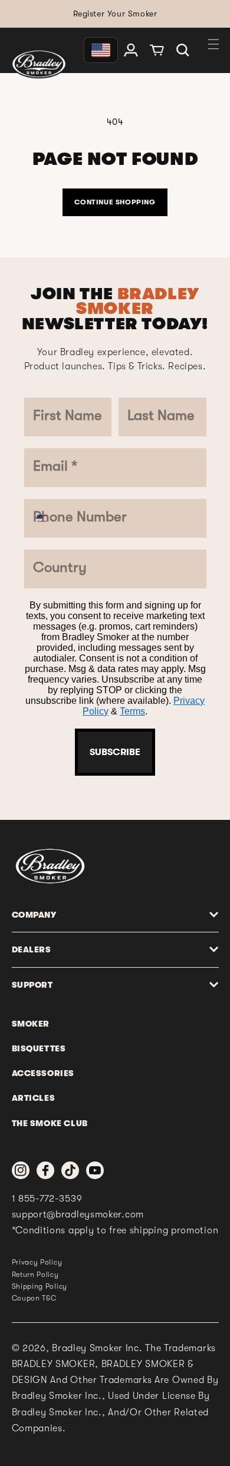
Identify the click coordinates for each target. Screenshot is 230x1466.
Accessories (43, 1073)
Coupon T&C (34, 1298)
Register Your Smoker (115, 13)
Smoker (31, 1023)
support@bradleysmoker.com (78, 1214)
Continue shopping (114, 202)
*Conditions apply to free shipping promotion (115, 1230)
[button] (183, 50)
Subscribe (115, 752)
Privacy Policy (37, 1262)
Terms (132, 711)
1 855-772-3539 (47, 1198)
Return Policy (35, 1274)
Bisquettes (39, 1048)
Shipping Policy (40, 1286)
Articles (33, 1098)
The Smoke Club (50, 1123)
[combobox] (47, 518)
